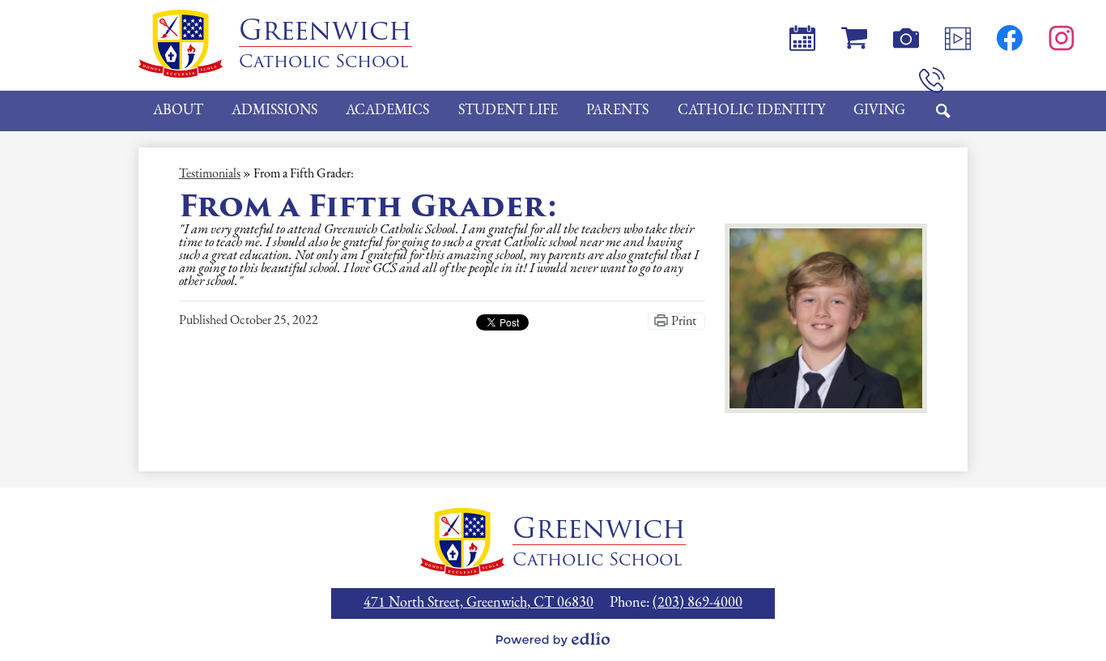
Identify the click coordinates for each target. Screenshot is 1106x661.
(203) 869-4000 (697, 603)
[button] (178, 111)
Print (683, 321)
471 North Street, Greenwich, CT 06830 (478, 603)
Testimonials (209, 174)
